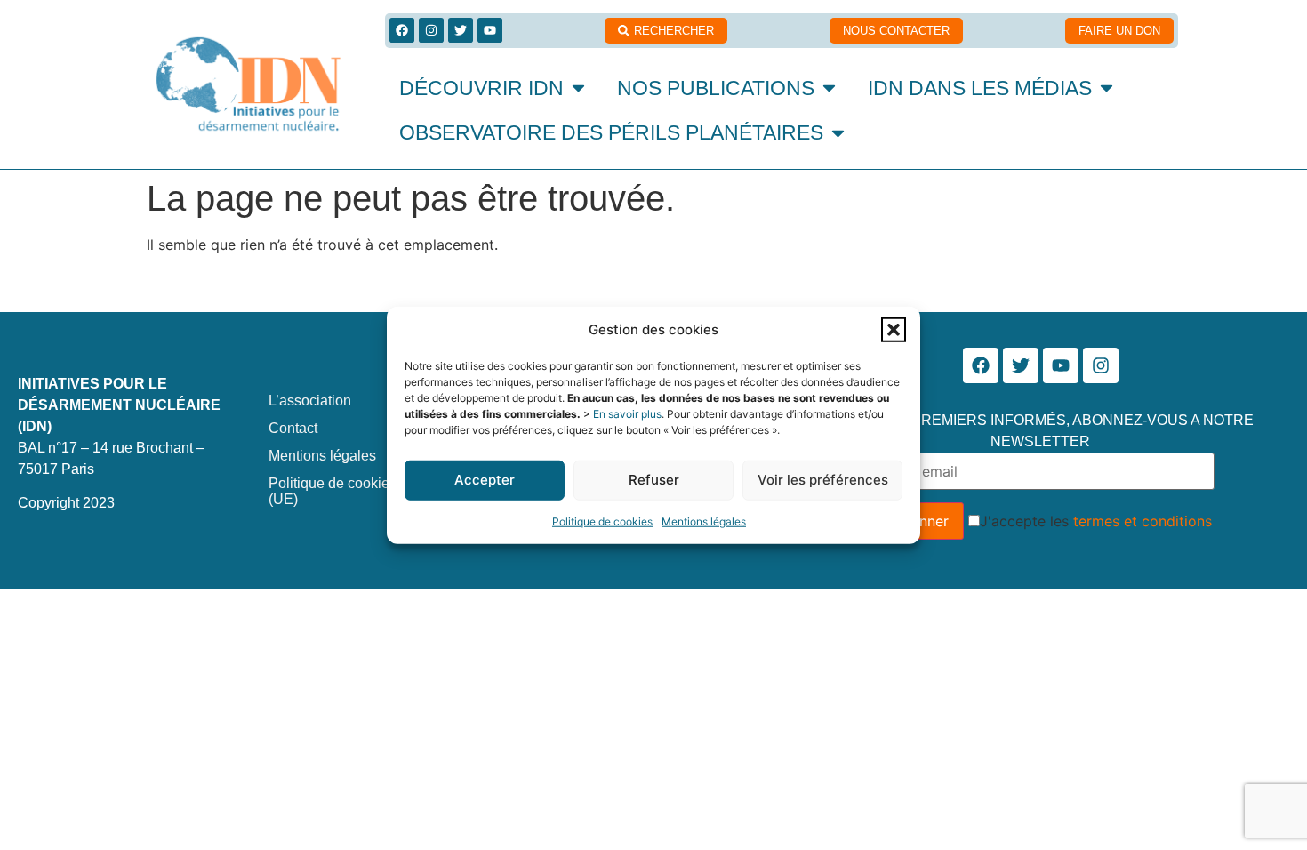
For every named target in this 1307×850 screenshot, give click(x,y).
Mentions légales (704, 520)
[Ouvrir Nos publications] (829, 88)
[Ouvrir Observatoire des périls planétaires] (838, 132)
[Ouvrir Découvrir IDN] (578, 88)
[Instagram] (431, 30)
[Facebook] (401, 30)
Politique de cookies (602, 520)
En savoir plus (627, 413)
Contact (293, 428)
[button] (893, 330)
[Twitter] (460, 30)
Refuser (654, 479)
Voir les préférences (823, 479)
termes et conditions (1142, 521)
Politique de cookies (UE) (333, 491)
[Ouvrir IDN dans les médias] (1106, 88)
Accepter (484, 479)
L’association (310, 400)
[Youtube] (489, 30)
